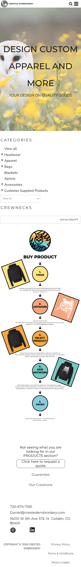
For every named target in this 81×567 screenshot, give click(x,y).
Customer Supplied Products (26, 190)
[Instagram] (13, 530)
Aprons (9, 178)
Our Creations (40, 485)
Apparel (10, 160)
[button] (71, 4)
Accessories (13, 184)
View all (10, 148)
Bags (8, 166)
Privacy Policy (60, 544)
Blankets (11, 172)
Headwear (12, 154)
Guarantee (41, 475)
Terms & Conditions (60, 553)
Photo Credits (60, 562)
